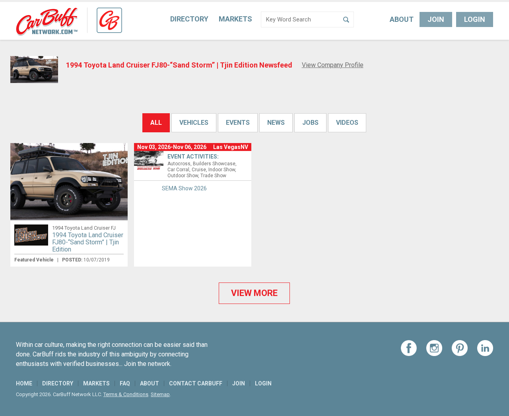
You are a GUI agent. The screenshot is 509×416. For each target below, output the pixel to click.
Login (474, 19)
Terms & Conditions (125, 394)
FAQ (125, 383)
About (402, 19)
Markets (235, 19)
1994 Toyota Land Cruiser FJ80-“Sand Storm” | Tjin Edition (87, 242)
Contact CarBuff (195, 383)
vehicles (193, 122)
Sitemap (160, 394)
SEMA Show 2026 (184, 188)
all (156, 122)
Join (435, 19)
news (276, 122)
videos (347, 122)
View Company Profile (332, 65)
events (238, 122)
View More (254, 293)
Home (24, 383)
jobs (310, 122)
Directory (189, 19)
